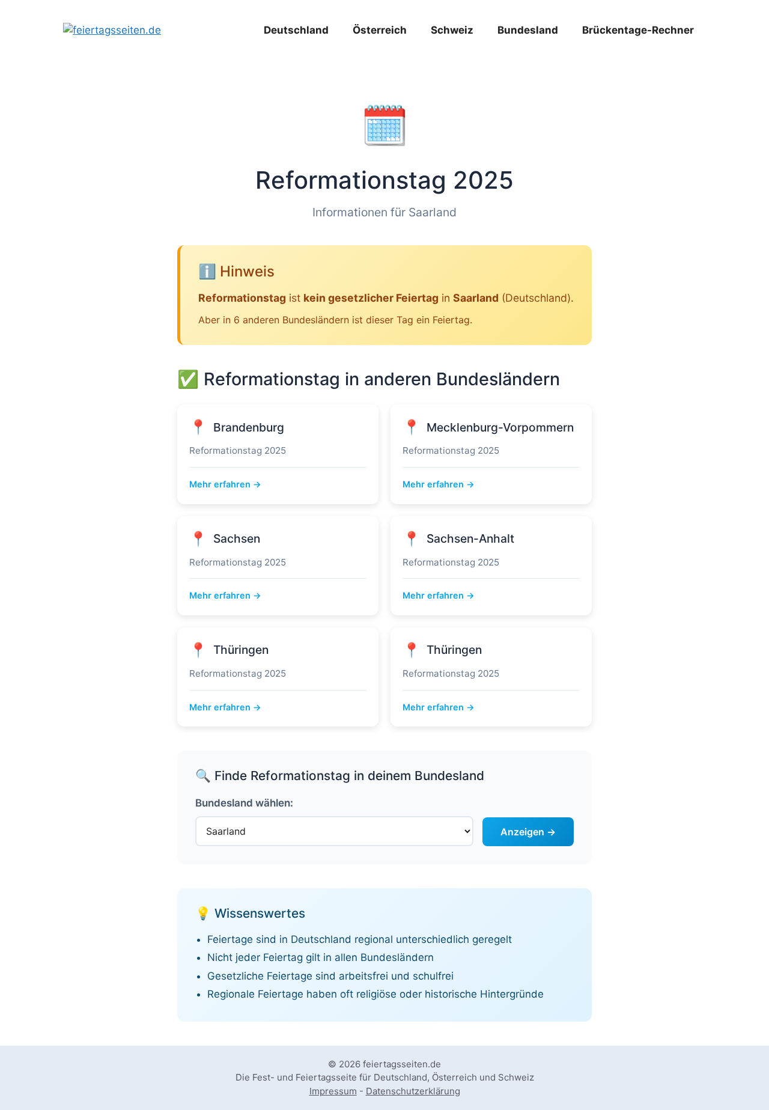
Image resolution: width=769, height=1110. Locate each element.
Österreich (380, 30)
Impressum (333, 1091)
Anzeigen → (528, 832)
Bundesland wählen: (244, 803)
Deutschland (296, 30)
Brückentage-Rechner (638, 30)
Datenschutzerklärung (413, 1091)
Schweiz (452, 30)
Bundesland (527, 30)
